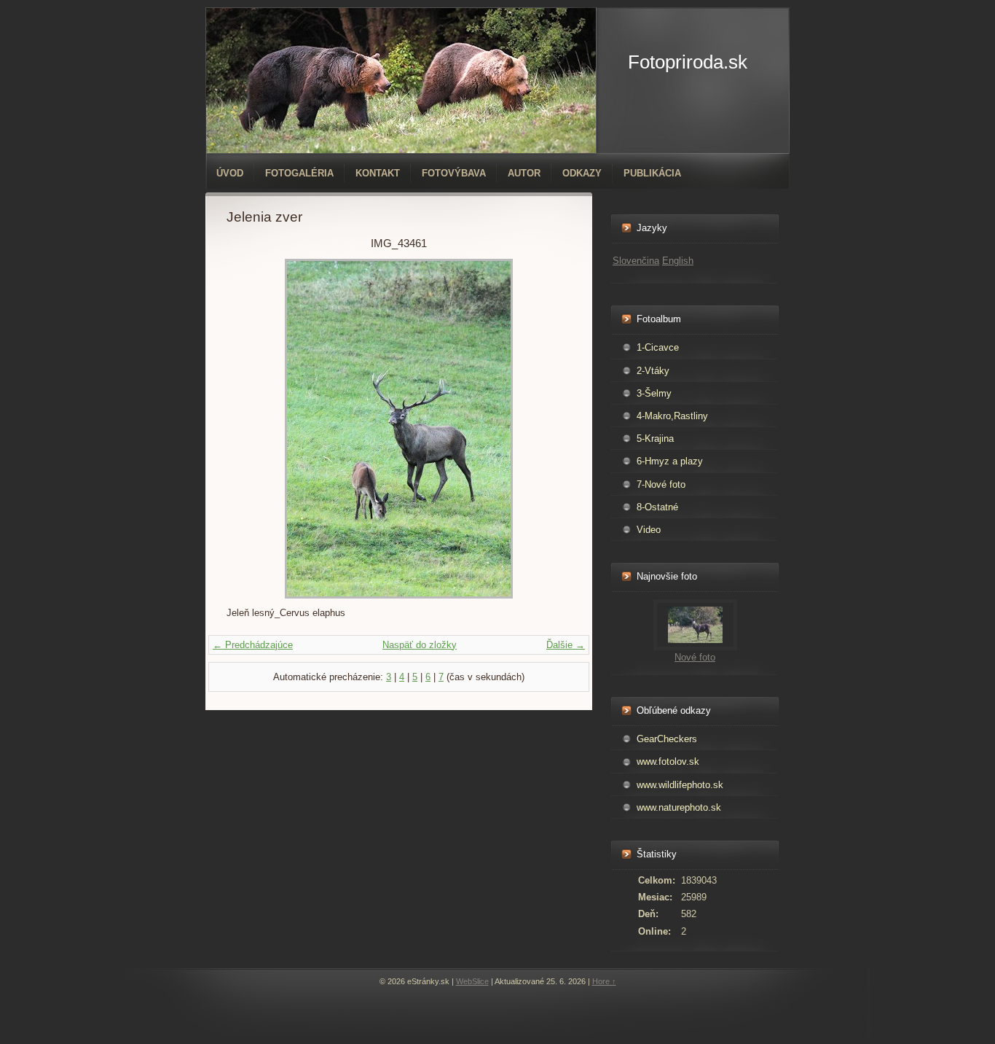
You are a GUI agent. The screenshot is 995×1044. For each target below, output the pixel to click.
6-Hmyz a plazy (670, 461)
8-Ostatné (657, 507)
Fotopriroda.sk (687, 62)
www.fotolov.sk (668, 761)
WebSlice (472, 981)
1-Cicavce (658, 347)
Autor (524, 173)
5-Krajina (655, 438)
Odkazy (582, 173)
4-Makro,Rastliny (672, 415)
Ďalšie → (565, 644)
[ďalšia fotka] (547, 429)
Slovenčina (636, 260)
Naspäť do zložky (419, 644)
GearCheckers (667, 738)
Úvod (229, 173)
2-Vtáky (653, 370)
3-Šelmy (654, 393)
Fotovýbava (454, 173)
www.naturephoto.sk (679, 807)
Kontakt (377, 173)
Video (649, 529)
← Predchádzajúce (253, 644)
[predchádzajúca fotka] (250, 429)
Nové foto (695, 657)
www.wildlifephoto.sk (680, 784)
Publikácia (652, 173)
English (677, 260)
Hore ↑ (604, 981)
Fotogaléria (299, 173)
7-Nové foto (661, 484)
